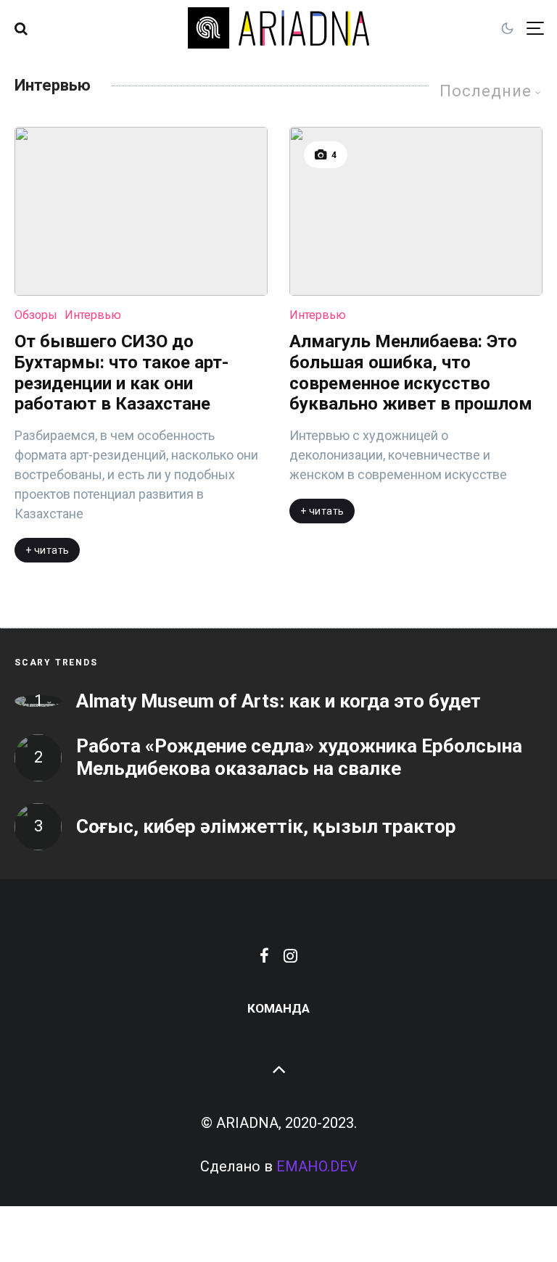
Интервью (93, 315)
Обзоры (36, 315)
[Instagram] (290, 955)
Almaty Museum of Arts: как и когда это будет (278, 701)
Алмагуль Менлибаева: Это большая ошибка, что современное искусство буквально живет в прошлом (410, 372)
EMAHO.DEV (317, 1166)
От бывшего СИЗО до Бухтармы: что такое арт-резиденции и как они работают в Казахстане (121, 372)
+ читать (47, 550)
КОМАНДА (278, 1008)
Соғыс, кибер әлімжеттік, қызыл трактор (266, 826)
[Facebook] (264, 955)
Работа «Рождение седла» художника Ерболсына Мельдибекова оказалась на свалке (299, 757)
